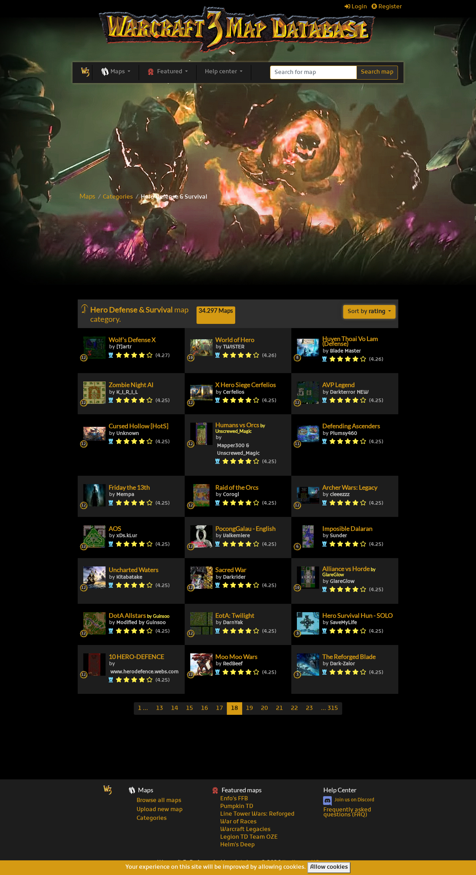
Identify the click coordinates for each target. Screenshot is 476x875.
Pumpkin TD (236, 806)
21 (279, 708)
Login (358, 6)
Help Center (339, 790)
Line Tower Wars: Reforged (257, 814)
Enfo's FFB (234, 798)
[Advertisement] (238, 252)
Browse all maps (159, 800)
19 (249, 708)
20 (264, 708)
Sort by (366, 311)
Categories (118, 197)
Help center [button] (221, 71)
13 (159, 708)
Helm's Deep (237, 844)
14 (174, 708)
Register (389, 6)
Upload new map (160, 809)
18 (234, 708)
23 (309, 708)
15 (189, 708)
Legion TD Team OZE (249, 837)
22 (294, 708)
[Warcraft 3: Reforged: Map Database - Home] (238, 29)
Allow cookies (329, 867)
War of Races (238, 821)
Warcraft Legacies (245, 829)
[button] (115, 72)
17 (219, 708)
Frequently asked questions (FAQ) (347, 812)
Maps (87, 196)
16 (204, 708)
